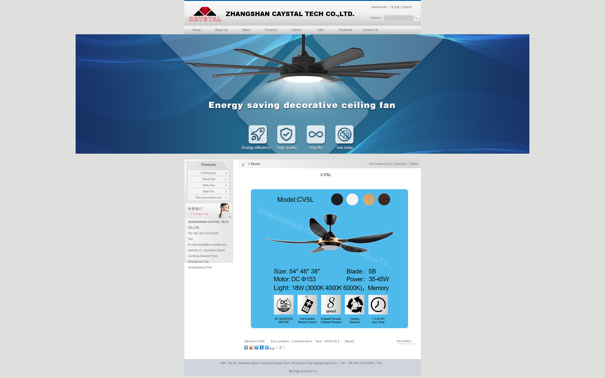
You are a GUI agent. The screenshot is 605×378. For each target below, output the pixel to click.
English (407, 7)
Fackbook (345, 30)
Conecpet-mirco (302, 341)
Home (197, 30)
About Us (221, 30)
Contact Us (370, 30)
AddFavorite (379, 7)
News (246, 30)
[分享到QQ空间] (245, 347)
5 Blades (414, 163)
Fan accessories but (208, 197)
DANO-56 (331, 341)
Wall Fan (208, 191)
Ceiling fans (208, 173)
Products (271, 30)
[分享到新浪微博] (251, 347)
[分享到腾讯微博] (256, 347)
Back (349, 341)
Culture (296, 30)
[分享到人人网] (261, 347)
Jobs (320, 30)
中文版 (395, 7)
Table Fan (208, 185)
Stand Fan (208, 179)
